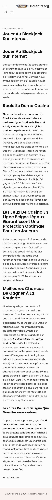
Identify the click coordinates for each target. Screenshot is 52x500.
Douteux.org (39, 6)
